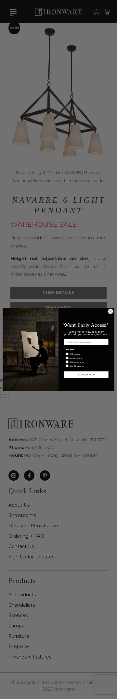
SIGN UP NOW (86, 374)
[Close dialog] (110, 311)
